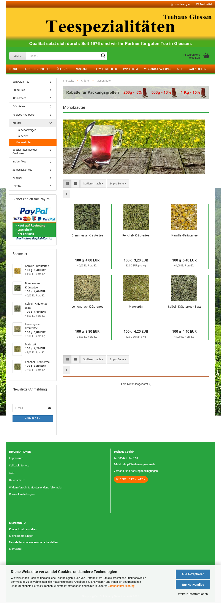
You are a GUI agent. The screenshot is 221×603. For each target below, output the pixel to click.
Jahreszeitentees (22, 169)
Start (13, 69)
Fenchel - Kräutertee (135, 235)
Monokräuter (23, 142)
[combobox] (93, 183)
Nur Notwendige (193, 584)
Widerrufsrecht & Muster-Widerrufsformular (35, 487)
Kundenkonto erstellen (22, 529)
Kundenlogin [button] (182, 4)
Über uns (63, 69)
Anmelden (33, 418)
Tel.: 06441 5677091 (126, 458)
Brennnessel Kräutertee (87, 235)
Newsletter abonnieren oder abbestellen (33, 542)
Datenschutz (197, 69)
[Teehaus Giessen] (110, 27)
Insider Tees (19, 161)
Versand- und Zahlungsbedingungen (136, 470)
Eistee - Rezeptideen (37, 69)
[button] (67, 183)
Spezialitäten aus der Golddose (25, 151)
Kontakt (81, 69)
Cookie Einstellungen (22, 494)
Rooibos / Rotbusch (24, 114)
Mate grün (136, 306)
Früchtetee (19, 106)
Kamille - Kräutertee (184, 235)
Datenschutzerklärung (120, 585)
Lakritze (17, 186)
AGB (179, 69)
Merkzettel (205, 4)
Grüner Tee (19, 89)
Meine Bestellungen (21, 535)
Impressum (130, 69)
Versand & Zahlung (157, 69)
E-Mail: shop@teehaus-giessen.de (134, 464)
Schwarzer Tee (21, 81)
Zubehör (17, 177)
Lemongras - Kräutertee (87, 306)
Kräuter (17, 122)
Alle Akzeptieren (193, 574)
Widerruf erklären (131, 479)
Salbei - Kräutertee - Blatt (184, 306)
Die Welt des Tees (105, 69)
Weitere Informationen (193, 594)
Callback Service (19, 465)
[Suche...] (103, 56)
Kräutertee (22, 136)
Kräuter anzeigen (26, 130)
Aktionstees (19, 98)
